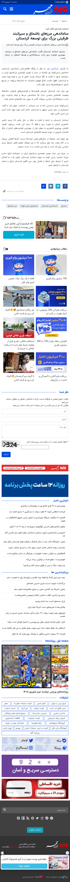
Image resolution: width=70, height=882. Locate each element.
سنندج (64, 206)
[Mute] (43, 236)
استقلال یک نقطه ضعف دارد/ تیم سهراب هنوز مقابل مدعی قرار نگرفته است (33, 628)
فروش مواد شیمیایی (56, 718)
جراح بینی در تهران (58, 703)
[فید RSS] (28, 818)
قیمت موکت (39, 708)
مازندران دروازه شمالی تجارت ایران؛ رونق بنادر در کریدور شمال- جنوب (36, 547)
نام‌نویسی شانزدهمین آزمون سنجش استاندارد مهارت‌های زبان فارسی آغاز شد (35, 534)
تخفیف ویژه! (24, 866)
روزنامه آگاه (35, 733)
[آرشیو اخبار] (23, 818)
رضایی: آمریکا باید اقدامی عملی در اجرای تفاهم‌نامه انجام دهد (39, 589)
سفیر (6, 703)
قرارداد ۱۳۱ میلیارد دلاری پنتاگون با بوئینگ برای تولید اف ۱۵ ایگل (38, 634)
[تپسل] (4, 217)
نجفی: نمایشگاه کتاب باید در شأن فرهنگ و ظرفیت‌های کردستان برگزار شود (34, 541)
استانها (64, 21)
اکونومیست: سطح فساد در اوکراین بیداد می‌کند (45, 559)
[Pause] (39, 236)
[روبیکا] (33, 818)
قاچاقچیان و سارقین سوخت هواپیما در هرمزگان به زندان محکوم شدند (36, 553)
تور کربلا (24, 708)
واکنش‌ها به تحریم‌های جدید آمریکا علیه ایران (46, 607)
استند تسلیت (9, 708)
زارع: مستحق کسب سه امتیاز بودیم (50, 601)
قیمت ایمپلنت (34, 718)
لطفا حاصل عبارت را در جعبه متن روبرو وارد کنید (47, 442)
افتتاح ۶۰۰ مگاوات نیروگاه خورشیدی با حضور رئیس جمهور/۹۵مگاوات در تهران (35, 519)
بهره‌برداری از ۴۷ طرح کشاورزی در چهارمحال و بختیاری (43, 506)
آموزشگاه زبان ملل (59, 728)
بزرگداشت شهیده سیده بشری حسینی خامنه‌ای (46, 583)
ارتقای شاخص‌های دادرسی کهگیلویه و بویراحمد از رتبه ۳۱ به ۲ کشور (37, 526)
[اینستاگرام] (42, 818)
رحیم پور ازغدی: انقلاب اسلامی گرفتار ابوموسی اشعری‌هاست (40, 595)
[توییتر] (37, 818)
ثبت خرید (19, 235)
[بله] (47, 818)
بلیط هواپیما (37, 723)
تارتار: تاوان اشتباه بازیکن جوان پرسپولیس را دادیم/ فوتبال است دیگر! (36, 622)
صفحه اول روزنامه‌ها (56, 641)
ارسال (6, 454)
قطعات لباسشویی (12, 718)
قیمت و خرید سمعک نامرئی (36, 728)
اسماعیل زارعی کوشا (29, 206)
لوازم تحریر (41, 703)
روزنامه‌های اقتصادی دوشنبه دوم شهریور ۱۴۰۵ (44, 692)
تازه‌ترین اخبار (60, 501)
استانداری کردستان (49, 206)
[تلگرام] (52, 818)
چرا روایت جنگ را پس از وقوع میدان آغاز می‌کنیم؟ (44, 565)
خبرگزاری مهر (53, 68)
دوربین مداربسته (39, 713)
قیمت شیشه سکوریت (23, 703)
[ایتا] (18, 818)
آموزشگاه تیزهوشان (57, 723)
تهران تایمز (7, 728)
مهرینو (18, 728)
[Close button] (67, 853)
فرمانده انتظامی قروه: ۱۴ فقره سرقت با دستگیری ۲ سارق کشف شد (37, 511)
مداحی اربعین (59, 713)
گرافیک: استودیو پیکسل (31, 877)
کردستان (55, 21)
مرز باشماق (12, 206)
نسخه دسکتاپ (35, 830)
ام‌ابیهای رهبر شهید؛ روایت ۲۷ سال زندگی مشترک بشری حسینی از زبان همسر (35, 615)
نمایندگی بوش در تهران (14, 723)
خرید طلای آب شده (58, 708)
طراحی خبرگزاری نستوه (54, 877)
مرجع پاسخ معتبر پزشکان (15, 713)
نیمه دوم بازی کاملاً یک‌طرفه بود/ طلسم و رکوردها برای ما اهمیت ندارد (36, 577)
